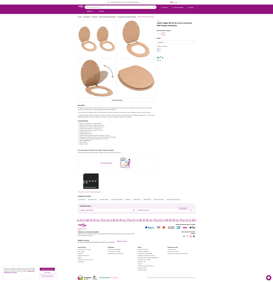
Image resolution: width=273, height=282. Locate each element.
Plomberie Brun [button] (137, 199)
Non (159, 49)
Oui (159, 51)
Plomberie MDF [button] (147, 199)
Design (159, 38)
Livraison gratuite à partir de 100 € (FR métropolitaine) (124, 2)
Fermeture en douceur (162, 46)
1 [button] (158, 34)
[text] (160, 58)
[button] (91, 181)
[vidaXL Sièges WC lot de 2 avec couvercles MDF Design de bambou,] (97, 39)
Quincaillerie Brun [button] (92, 199)
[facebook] (184, 236)
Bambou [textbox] (160, 42)
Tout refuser (47, 272)
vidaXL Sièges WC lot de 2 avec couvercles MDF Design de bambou (174, 24)
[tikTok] (194, 236)
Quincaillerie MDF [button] (104, 199)
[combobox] (120, 7)
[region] (29, 273)
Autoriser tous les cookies (47, 269)
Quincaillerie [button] (82, 199)
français (175, 2)
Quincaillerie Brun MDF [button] (116, 199)
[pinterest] (190, 236)
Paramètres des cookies (144, 259)
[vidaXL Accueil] (80, 6)
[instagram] (187, 236)
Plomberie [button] (127, 199)
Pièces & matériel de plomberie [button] (174, 199)
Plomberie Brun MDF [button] (159, 199)
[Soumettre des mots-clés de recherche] (154, 7)
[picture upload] (125, 163)
